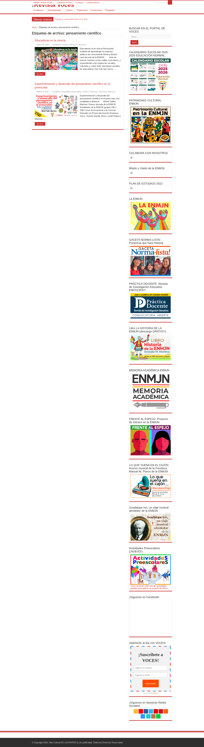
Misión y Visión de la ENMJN (146, 168)
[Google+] (129, 2)
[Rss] (126, 2)
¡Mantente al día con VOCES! (147, 642)
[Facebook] (132, 2)
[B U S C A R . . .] (170, 2)
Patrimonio (82, 10)
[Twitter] (134, 2)
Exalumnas (96, 10)
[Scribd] (148, 2)
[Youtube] (140, 2)
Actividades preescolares (71, 92)
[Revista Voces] (102, 6)
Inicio (34, 27)
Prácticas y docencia (77, 45)
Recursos (111, 92)
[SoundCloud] (142, 2)
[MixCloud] (153, 2)
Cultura (69, 10)
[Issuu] (151, 2)
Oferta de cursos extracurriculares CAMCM (73, 19)
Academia (38, 10)
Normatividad (54, 10)
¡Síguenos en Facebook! (144, 597)
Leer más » (40, 74)
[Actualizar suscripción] (123, 33)
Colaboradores (92, 2)
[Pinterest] (137, 2)
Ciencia (65, 45)
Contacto (80, 2)
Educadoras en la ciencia (50, 40)
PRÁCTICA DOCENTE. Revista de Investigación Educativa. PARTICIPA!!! (148, 287)
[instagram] (145, 2)
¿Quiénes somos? (65, 2)
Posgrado (109, 10)
